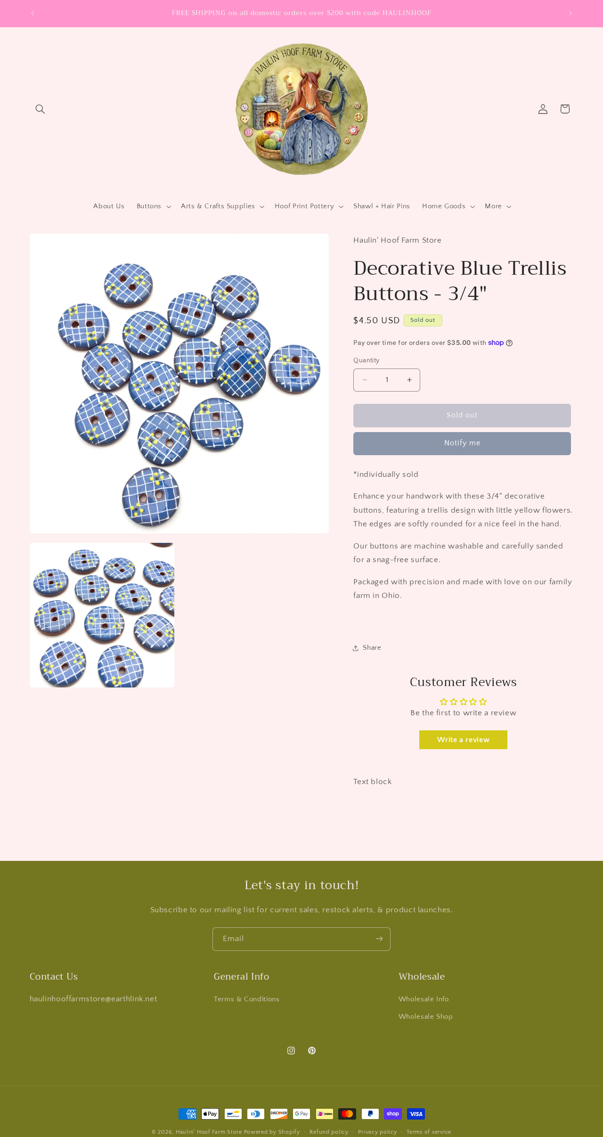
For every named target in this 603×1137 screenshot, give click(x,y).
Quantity (366, 360)
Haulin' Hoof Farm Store (209, 1132)
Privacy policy (377, 1132)
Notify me (462, 443)
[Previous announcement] (32, 13)
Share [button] (372, 648)
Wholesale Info (424, 999)
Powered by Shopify (272, 1132)
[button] (40, 109)
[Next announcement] (570, 13)
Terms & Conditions (246, 999)
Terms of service (429, 1132)
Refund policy (329, 1132)
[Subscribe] (379, 938)
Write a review (463, 740)
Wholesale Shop (426, 1017)
